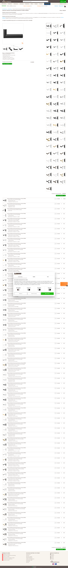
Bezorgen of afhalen (29, 556)
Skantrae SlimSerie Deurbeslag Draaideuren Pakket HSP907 (16, 477)
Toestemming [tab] (20, 276)
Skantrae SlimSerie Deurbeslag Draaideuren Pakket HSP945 (16, 532)
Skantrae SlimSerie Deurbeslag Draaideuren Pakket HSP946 (16, 537)
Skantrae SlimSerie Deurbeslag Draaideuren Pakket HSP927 (16, 512)
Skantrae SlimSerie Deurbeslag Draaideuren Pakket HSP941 (16, 517)
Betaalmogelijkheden (29, 557)
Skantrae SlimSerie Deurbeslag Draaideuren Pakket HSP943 (16, 522)
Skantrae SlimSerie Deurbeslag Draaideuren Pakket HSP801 (16, 213)
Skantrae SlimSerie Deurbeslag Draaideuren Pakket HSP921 (16, 482)
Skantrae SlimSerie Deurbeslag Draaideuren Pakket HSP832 (16, 333)
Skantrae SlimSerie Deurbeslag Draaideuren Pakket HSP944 (16, 527)
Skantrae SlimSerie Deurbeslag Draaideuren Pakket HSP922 (16, 487)
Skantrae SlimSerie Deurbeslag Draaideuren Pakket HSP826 (16, 308)
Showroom (27, 555)
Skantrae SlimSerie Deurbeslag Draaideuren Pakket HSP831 (16, 328)
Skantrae (3, 17)
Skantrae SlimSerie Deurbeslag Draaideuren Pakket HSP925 (16, 502)
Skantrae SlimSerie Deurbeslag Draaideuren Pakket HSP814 (16, 263)
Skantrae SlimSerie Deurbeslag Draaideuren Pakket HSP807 (16, 233)
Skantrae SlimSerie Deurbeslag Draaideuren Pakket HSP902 (16, 452)
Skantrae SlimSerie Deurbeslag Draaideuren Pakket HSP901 (16, 447)
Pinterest (52, 557)
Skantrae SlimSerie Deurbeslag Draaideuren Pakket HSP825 (16, 303)
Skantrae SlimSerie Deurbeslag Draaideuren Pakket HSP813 (16, 258)
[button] (11, 45)
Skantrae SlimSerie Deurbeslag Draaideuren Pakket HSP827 (16, 313)
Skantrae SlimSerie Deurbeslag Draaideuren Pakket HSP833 (16, 338)
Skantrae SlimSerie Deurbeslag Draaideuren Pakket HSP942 (16, 203)
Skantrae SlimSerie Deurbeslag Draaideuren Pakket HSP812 (16, 253)
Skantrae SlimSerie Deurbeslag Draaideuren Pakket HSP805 (16, 223)
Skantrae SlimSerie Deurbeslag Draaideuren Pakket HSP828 (16, 318)
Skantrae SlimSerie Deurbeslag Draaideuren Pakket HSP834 (16, 343)
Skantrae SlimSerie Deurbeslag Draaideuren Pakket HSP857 (16, 432)
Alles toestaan (47, 293)
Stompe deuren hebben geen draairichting (9, 555)
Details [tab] (34, 276)
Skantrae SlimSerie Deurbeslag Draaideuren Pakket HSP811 (16, 248)
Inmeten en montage (6, 556)
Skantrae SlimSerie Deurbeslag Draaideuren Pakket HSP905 (16, 467)
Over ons (27, 562)
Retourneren (28, 561)
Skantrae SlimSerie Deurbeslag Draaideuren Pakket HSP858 (16, 437)
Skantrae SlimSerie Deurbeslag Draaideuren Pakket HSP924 (16, 497)
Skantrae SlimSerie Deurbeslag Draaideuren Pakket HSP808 (16, 238)
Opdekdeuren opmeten (6, 554)
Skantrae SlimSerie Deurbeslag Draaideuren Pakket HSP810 (16, 243)
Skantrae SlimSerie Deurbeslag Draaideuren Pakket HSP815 (16, 268)
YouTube (52, 556)
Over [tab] (48, 276)
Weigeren (20, 293)
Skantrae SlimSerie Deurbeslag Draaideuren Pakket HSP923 (16, 492)
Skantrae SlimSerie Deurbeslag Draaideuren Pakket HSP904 (16, 462)
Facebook (52, 554)
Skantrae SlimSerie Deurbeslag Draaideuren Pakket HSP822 (16, 298)
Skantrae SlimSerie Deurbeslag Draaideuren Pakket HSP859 (16, 442)
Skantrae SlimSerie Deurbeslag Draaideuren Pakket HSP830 (16, 323)
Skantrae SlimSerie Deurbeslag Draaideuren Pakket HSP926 (16, 507)
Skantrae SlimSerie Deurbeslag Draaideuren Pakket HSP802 (16, 218)
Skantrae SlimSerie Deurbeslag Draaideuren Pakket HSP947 (16, 542)
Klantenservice (28, 554)
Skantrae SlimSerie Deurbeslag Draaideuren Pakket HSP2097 (16, 208)
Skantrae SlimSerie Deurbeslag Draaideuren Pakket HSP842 (16, 198)
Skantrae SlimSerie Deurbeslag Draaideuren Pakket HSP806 (16, 228)
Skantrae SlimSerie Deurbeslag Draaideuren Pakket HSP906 (16, 472)
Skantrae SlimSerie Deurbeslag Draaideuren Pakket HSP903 (16, 457)
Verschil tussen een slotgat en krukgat (8, 557)
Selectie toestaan (34, 293)
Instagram (52, 555)
